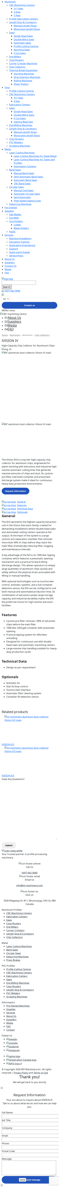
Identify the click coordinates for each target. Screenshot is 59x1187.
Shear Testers (21, 84)
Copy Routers (16, 60)
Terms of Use (41, 1072)
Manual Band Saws (24, 173)
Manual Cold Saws (24, 190)
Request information (15, 491)
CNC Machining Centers (22, 5)
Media (8, 269)
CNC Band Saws (22, 183)
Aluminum (10, 1)
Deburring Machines (20, 204)
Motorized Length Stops (27, 29)
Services (9, 235)
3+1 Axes (18, 8)
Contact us (29, 305)
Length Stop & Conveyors (23, 22)
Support (13, 248)
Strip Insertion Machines (27, 77)
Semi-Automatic (22, 197)
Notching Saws (22, 49)
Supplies (9, 211)
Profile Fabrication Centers (23, 18)
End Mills (14, 217)
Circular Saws (16, 187)
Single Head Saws (23, 36)
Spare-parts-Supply (19, 252)
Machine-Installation (20, 238)
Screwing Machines (19, 145)
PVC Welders (16, 142)
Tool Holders (16, 221)
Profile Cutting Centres (26, 46)
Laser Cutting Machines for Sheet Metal (35, 156)
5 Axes (17, 15)
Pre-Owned (11, 207)
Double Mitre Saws (24, 39)
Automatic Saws (22, 42)
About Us (10, 259)
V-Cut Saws (20, 53)
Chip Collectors (17, 66)
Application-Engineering (22, 245)
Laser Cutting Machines (22, 152)
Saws (12, 32)
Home (5, 335)
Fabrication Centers (19, 104)
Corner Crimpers (15, 930)
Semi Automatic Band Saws (28, 176)
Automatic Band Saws (25, 180)
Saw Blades (15, 214)
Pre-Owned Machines (18, 1005)
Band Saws (15, 169)
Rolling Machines (23, 80)
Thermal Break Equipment (23, 70)
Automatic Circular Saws (27, 193)
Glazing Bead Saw (23, 121)
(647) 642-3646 (12, 290)
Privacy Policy (21, 1072)
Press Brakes (13, 960)
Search (6, 287)
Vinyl (7, 87)
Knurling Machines (24, 73)
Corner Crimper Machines (23, 63)
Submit (8, 845)
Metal (8, 149)
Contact (10, 1029)
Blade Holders (21, 228)
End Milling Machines (20, 125)
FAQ (7, 272)
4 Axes (17, 12)
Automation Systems (25, 166)
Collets (17, 224)
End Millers (15, 56)
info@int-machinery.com (29, 885)
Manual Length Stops (25, 25)
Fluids (12, 231)
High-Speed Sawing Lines (27, 200)
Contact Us (10, 266)
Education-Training (19, 241)
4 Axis (17, 101)
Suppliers (10, 262)
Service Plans (16, 255)
